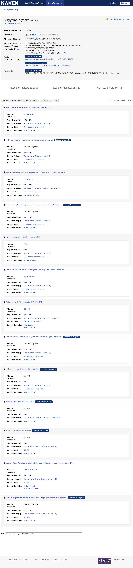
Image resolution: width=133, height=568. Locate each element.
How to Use (112, 3)
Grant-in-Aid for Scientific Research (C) (37, 156)
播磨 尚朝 (27, 309)
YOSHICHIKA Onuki (31, 470)
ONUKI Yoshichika (30, 277)
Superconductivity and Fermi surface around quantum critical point (29, 107)
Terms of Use (44, 559)
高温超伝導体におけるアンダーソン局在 (20, 402)
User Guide (23, 559)
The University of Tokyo (32, 195)
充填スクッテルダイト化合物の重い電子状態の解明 (24, 302)
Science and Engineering (55, 65)
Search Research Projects (34, 3)
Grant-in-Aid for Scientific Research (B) (37, 123)
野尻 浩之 (27, 244)
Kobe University (29, 325)
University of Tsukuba (31, 488)
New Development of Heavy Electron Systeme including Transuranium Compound (35, 270)
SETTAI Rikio (28, 114)
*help (127, 19)
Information (13, 559)
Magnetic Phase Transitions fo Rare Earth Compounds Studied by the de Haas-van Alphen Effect (40, 463)
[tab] (24, 88)
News (36, 559)
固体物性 (71, 59)
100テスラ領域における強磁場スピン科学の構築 (23, 237)
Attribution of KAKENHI (59, 559)
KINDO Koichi (28, 179)
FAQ (30, 559)
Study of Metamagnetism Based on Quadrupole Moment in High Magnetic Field (34, 337)
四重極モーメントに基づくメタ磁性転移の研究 (22, 369)
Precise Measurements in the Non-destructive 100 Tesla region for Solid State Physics (36, 172)
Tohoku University (30, 260)
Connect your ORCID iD (117, 19)
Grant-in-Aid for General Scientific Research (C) (40, 447)
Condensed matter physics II (35, 59)
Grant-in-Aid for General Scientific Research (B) (40, 479)
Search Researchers (55, 3)
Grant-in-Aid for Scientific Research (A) (37, 286)
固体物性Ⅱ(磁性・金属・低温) (56, 59)
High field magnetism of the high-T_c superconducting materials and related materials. (36, 498)
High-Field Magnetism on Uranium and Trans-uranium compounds (29, 140)
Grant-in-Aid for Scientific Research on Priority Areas (42, 188)
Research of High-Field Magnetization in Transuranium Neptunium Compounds (34, 205)
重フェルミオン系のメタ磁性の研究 (18, 431)
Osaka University (29, 130)
